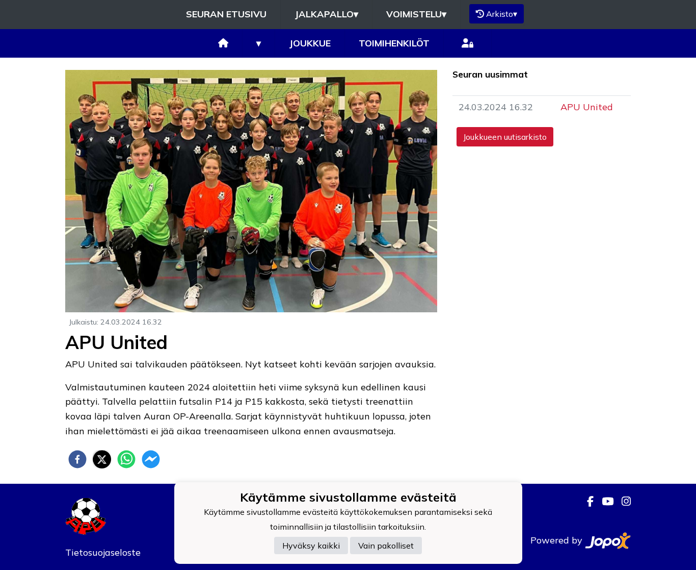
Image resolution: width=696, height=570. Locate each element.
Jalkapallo (326, 14)
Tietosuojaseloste (103, 552)
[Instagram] (622, 501)
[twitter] (102, 459)
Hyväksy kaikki (311, 545)
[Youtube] (603, 501)
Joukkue (310, 43)
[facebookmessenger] (151, 459)
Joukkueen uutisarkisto (505, 137)
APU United (586, 107)
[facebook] (77, 459)
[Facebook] (586, 501)
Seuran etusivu (226, 14)
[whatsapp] (126, 459)
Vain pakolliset (386, 545)
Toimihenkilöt (394, 43)
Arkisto (501, 14)
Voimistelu (416, 14)
